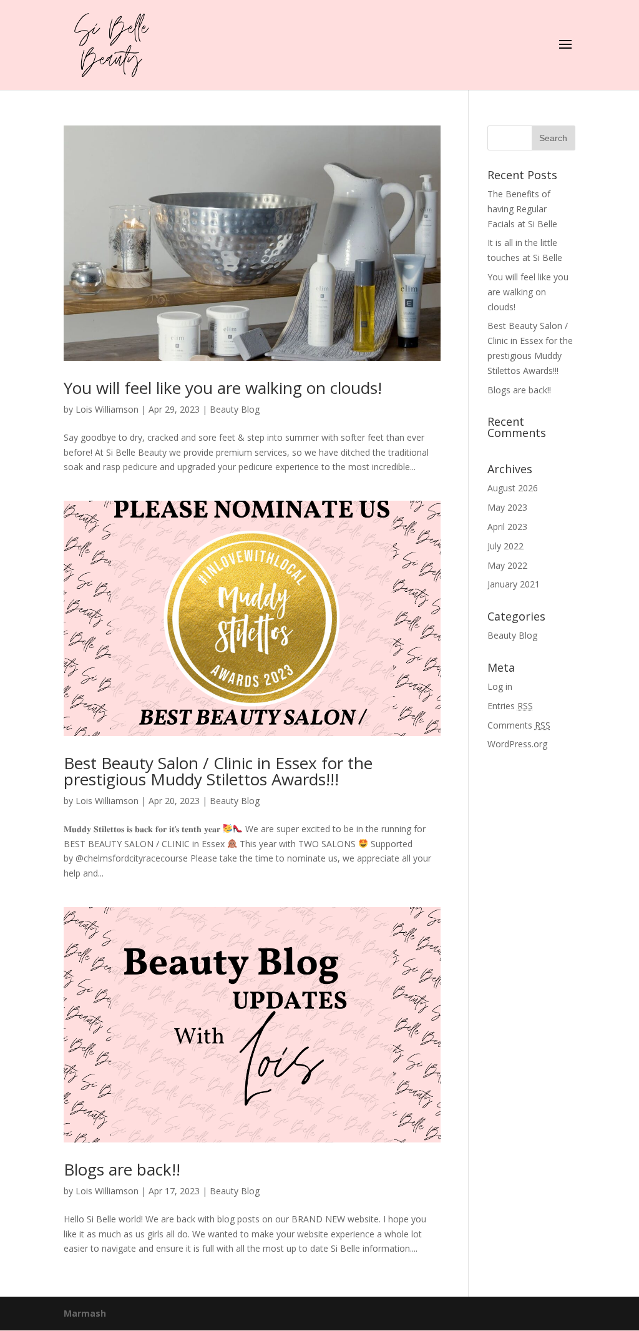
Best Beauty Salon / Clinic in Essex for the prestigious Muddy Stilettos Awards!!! (218, 771)
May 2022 (507, 565)
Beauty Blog (235, 409)
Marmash (85, 1313)
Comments (518, 725)
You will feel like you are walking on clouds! (223, 387)
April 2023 (507, 527)
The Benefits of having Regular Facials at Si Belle (522, 209)
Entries (510, 706)
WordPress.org (517, 744)
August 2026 (512, 488)
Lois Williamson (107, 409)
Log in (499, 686)
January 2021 (513, 584)
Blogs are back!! (122, 1169)
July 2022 (505, 546)
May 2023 (507, 507)
